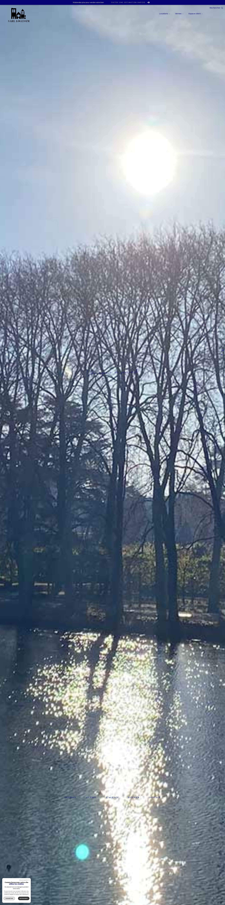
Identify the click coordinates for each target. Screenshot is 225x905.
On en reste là (23, 880)
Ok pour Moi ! (24, 898)
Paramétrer (9, 898)
